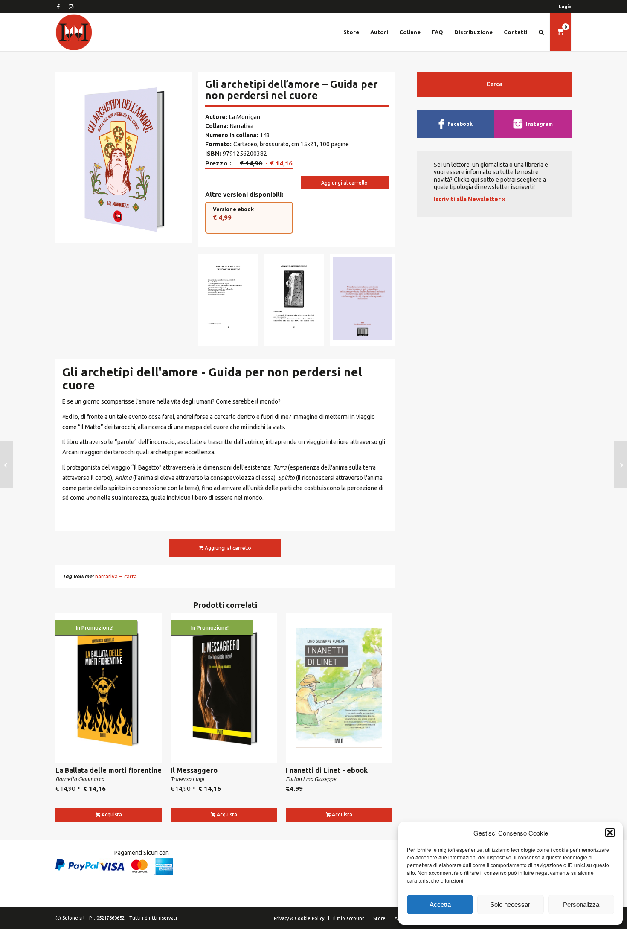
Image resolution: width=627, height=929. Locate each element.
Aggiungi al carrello (344, 183)
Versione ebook (233, 213)
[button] (610, 832)
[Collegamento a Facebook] (58, 6)
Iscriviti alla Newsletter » (469, 199)
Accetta (440, 904)
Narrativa (241, 125)
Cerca (494, 84)
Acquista (112, 814)
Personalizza (581, 904)
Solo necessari (510, 904)
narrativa (106, 576)
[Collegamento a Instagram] (70, 6)
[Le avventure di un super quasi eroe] (6, 464)
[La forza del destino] (620, 464)
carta (130, 576)
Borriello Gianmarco (79, 779)
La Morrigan (244, 116)
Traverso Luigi (187, 779)
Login (565, 6)
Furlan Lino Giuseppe (311, 779)
